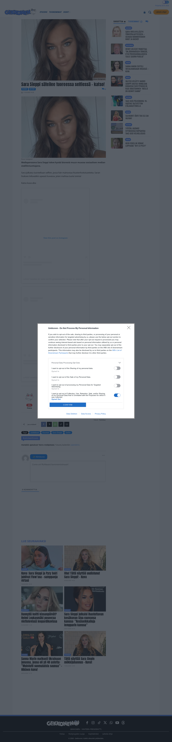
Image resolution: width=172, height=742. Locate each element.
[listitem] (86, 362)
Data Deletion (71, 414)
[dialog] (86, 371)
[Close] (129, 328)
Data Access (86, 414)
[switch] (117, 368)
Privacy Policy (100, 414)
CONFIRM (68, 405)
